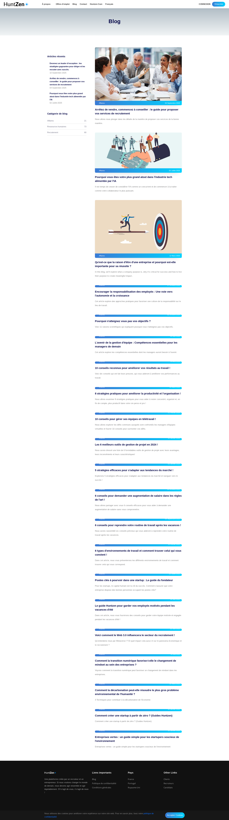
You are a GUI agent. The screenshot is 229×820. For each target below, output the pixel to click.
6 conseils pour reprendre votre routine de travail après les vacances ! (138, 525)
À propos (46, 4)
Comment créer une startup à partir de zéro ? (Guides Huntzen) (133, 715)
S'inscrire (218, 4)
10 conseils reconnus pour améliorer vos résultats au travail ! (132, 368)
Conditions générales (101, 787)
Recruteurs (169, 783)
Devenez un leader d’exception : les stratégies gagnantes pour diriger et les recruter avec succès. (67, 66)
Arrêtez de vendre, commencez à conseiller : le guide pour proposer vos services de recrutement (67, 81)
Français (109, 4)
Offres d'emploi (63, 4)
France (131, 779)
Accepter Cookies (175, 815)
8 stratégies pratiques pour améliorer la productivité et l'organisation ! (138, 393)
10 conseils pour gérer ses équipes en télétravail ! (125, 419)
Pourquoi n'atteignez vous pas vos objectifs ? (123, 321)
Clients (167, 779)
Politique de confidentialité (104, 783)
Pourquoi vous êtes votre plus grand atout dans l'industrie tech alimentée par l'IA (68, 96)
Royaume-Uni (134, 787)
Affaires (66, 121)
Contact (83, 4)
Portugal (132, 783)
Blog (75, 4)
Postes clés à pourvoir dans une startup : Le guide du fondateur (134, 580)
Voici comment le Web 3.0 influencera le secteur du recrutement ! (135, 635)
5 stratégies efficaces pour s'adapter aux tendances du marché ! (134, 470)
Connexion (205, 4)
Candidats (168, 787)
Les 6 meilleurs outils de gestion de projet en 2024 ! (126, 444)
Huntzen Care (96, 4)
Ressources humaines (66, 127)
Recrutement (66, 132)
